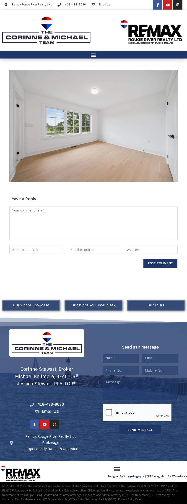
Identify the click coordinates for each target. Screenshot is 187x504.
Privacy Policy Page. (129, 499)
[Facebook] (157, 5)
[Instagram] (177, 5)
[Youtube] (167, 5)
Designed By (116, 476)
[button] (93, 55)
